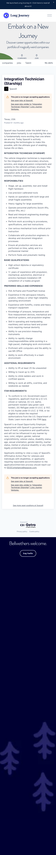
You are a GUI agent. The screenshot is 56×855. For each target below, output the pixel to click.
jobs (19, 63)
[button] (53, 2)
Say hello (28, 553)
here (44, 419)
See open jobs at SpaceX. (22, 100)
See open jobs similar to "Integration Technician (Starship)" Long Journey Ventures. (26, 106)
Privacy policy (22, 531)
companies (7, 63)
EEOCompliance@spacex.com (22, 467)
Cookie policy (34, 531)
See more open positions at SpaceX (28, 505)
